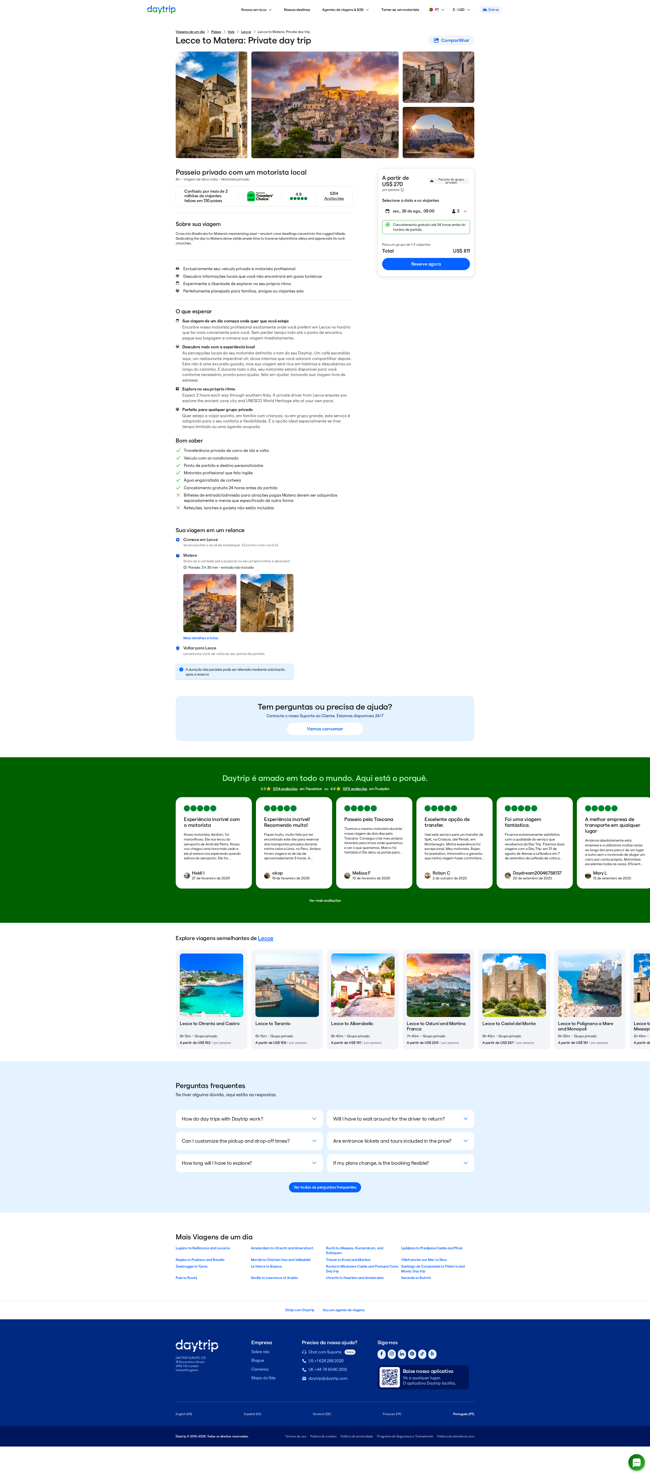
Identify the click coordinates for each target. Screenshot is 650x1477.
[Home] (161, 10)
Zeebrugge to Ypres (191, 1266)
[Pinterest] (412, 1354)
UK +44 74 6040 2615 (327, 1369)
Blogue (257, 1360)
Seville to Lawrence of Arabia (274, 1278)
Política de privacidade (357, 1436)
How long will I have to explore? (217, 1163)
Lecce (246, 32)
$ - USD (459, 10)
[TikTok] (422, 1354)
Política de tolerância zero (455, 1436)
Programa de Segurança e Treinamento (405, 1436)
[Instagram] (392, 1354)
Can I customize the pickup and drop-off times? (236, 1141)
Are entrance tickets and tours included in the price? (392, 1141)
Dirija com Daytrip (299, 1310)
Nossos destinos (297, 10)
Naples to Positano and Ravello (200, 1260)
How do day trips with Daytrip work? (222, 1119)
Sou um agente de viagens (344, 1310)
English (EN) (184, 1414)
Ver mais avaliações (325, 900)
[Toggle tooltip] (402, 190)
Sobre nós (260, 1352)
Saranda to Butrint (416, 1278)
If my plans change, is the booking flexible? (381, 1163)
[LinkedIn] (402, 1354)
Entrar (494, 10)
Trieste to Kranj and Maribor (348, 1260)
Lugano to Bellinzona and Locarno (203, 1248)
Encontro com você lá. (260, 545)
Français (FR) (392, 1414)
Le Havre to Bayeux (266, 1266)
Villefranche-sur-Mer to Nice (424, 1260)
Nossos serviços (253, 10)
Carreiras (259, 1369)
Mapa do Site (263, 1378)
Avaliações (334, 198)
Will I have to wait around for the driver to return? (389, 1119)
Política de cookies (323, 1436)
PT (437, 10)
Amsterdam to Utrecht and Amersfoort (282, 1248)
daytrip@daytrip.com (328, 1378)
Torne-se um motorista (400, 10)
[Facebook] (382, 1354)
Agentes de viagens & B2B (343, 10)
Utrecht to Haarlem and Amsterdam (355, 1278)
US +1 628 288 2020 (326, 1361)
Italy (231, 32)
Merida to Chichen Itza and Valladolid (280, 1260)
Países (216, 32)
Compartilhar (455, 40)
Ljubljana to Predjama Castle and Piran (432, 1248)
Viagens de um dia (190, 32)
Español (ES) (252, 1414)
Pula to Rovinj (186, 1278)
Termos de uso (295, 1436)
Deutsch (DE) (322, 1414)
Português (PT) (463, 1414)
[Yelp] (432, 1354)
